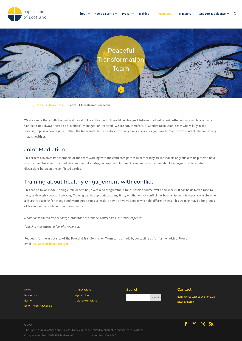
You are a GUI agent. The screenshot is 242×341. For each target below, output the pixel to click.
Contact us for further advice (49, 256)
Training (144, 14)
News (27, 289)
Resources (164, 14)
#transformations (86, 300)
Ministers (185, 14)
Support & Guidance (212, 14)
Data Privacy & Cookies (38, 306)
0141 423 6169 (185, 302)
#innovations (83, 289)
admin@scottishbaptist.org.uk (196, 296)
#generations (83, 295)
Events (28, 300)
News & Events (104, 14)
